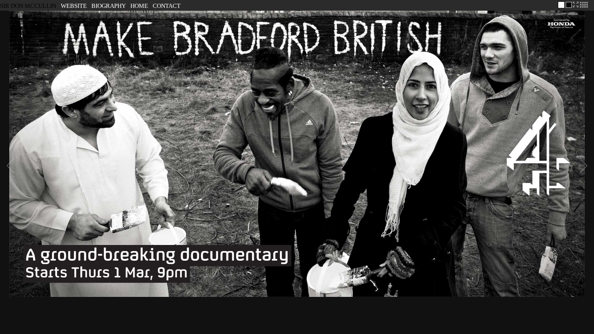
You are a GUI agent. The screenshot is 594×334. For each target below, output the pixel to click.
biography (108, 5)
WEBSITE (74, 5)
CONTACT (167, 5)
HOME (139, 5)
